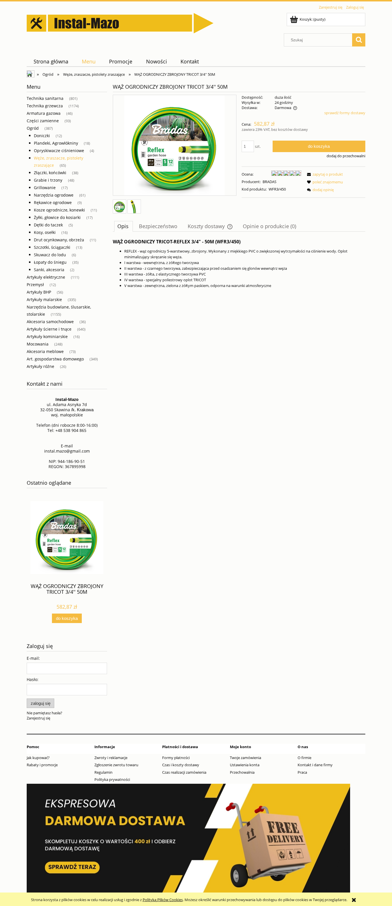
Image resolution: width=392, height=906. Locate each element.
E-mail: (33, 658)
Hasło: (32, 679)
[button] (324, 174)
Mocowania (37, 344)
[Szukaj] (358, 39)
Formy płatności (176, 757)
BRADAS (269, 181)
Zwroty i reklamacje (110, 757)
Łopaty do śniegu (50, 262)
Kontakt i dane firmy (315, 764)
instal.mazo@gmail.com (67, 451)
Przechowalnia (242, 772)
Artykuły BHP (39, 292)
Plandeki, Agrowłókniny (56, 143)
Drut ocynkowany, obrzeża (59, 239)
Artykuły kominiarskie (47, 336)
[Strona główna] (120, 22)
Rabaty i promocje (42, 764)
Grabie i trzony (48, 180)
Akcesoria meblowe (45, 351)
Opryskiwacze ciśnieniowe (59, 150)
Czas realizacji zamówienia (184, 772)
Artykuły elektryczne (46, 277)
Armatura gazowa (44, 113)
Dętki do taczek (48, 225)
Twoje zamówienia (245, 757)
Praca (302, 772)
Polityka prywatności (112, 779)
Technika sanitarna (45, 98)
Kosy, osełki (45, 232)
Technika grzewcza (45, 105)
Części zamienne (43, 120)
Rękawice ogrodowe (53, 202)
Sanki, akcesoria (49, 269)
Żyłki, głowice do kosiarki (57, 217)
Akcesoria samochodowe (50, 321)
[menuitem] (51, 62)
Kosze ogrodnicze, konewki (59, 210)
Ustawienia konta (244, 764)
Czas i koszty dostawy (180, 764)
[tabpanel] (239, 263)
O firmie (304, 757)
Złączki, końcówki (50, 172)
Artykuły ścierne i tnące (49, 329)
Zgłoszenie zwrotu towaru (116, 764)
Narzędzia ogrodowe (53, 195)
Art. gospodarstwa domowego (55, 359)
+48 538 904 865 (70, 430)
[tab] (123, 226)
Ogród (33, 128)
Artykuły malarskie (44, 299)
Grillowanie (45, 187)
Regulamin (103, 772)
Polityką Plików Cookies (163, 899)
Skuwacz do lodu (50, 254)
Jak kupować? (38, 757)
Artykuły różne (40, 366)
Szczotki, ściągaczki (52, 247)
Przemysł (35, 284)
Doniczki (42, 135)
